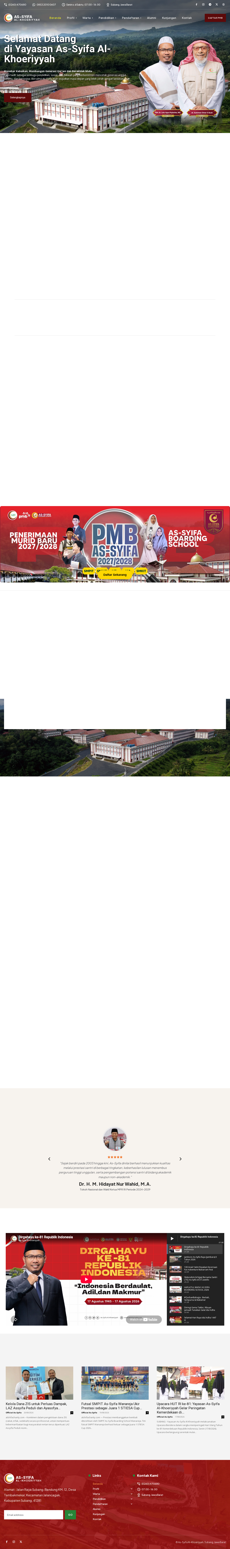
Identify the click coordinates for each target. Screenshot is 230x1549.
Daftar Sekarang (115, 574)
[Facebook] (196, 4)
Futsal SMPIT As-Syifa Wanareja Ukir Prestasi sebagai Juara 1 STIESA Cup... (111, 1406)
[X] (216, 4)
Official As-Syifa (14, 1412)
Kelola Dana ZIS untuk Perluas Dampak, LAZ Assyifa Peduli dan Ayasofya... (36, 1406)
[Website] (223, 4)
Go (70, 1514)
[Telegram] (209, 4)
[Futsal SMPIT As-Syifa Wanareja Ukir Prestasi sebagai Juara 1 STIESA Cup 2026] (115, 1383)
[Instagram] (203, 4)
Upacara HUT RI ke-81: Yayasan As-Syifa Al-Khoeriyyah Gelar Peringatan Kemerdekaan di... (188, 1408)
